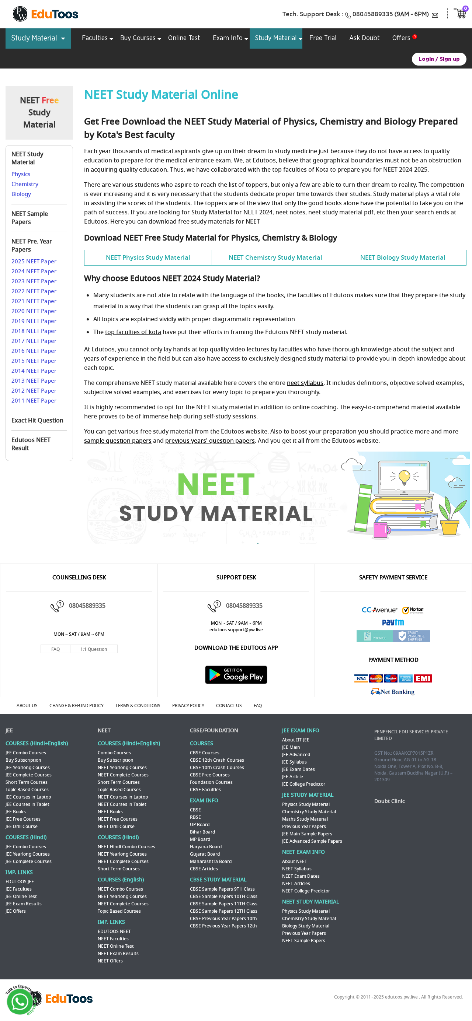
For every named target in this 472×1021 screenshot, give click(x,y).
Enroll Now (310, 568)
